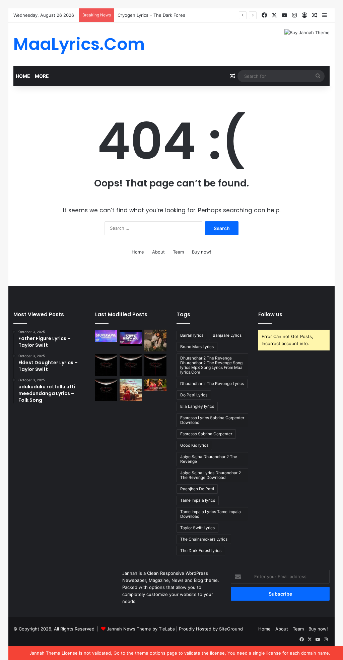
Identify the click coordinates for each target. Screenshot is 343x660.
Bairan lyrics (191, 335)
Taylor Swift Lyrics (197, 527)
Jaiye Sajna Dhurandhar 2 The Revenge (208, 459)
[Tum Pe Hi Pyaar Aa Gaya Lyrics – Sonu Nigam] (131, 390)
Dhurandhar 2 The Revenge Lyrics (212, 383)
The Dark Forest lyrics (200, 550)
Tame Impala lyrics (197, 500)
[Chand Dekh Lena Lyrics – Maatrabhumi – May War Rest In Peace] (155, 385)
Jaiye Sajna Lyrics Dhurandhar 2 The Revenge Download (210, 475)
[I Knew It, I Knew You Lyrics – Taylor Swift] (131, 338)
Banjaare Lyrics (227, 335)
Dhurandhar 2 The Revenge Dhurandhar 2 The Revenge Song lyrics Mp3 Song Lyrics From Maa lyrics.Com (211, 365)
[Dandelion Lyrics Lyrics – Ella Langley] (155, 340)
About (158, 252)
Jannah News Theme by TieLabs (141, 628)
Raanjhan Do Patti (197, 488)
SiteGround (231, 628)
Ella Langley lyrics (197, 406)
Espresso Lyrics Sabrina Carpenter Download (212, 420)
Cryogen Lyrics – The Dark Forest (152, 15)
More (42, 76)
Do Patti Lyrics (193, 394)
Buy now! (201, 252)
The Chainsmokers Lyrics (203, 539)
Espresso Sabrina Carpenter (206, 433)
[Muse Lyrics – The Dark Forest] (106, 390)
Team (178, 252)
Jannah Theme (44, 653)
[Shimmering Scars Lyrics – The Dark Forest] (131, 365)
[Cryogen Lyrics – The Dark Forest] (106, 365)
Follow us (270, 314)
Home (23, 76)
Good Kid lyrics (194, 445)
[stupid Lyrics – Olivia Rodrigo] (106, 336)
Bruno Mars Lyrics (197, 346)
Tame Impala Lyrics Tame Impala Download (210, 514)
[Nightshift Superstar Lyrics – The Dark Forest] (155, 365)
